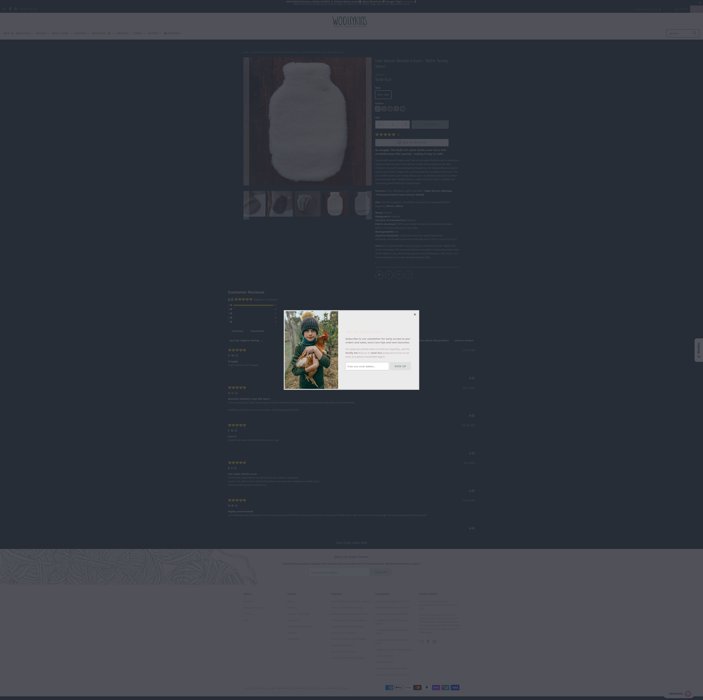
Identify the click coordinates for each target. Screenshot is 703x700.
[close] (415, 314)
